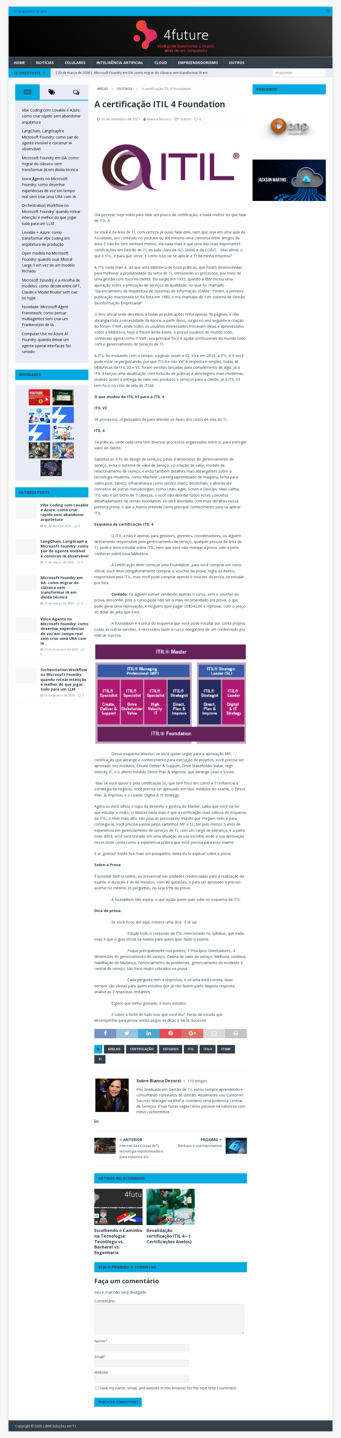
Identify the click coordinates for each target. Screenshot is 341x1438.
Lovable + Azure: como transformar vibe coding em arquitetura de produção (46, 238)
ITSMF (226, 1049)
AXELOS (114, 1049)
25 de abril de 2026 (57, 526)
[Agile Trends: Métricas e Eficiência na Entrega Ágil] (63, 433)
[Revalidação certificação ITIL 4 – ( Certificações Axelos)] (171, 1207)
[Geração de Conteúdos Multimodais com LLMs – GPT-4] (63, 450)
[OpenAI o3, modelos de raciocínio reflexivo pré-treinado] (51, 468)
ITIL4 (208, 1049)
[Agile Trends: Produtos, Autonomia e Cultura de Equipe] (39, 433)
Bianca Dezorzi (159, 119)
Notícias (45, 62)
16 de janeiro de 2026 (59, 695)
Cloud (160, 62)
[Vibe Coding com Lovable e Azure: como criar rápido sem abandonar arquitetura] (25, 511)
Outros (237, 62)
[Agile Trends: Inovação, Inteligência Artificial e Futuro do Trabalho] (63, 415)
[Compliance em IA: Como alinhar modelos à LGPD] (39, 450)
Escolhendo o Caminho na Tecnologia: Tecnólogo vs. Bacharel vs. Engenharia (118, 1241)
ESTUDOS (170, 1049)
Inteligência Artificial (119, 62)
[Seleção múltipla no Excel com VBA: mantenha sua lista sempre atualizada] (63, 397)
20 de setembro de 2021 (120, 119)
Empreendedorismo (198, 62)
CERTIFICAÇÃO (141, 1049)
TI (100, 1059)
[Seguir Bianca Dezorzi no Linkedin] (96, 1121)
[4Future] (170, 53)
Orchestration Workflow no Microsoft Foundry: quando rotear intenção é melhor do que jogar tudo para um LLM (63, 679)
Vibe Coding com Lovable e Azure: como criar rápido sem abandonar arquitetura (51, 116)
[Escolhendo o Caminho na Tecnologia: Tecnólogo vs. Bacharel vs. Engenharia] (118, 1207)
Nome (99, 1341)
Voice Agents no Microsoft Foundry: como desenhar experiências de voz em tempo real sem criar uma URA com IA (64, 631)
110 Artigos (197, 1080)
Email (99, 1356)
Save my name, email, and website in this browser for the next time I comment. (168, 1388)
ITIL (191, 1049)
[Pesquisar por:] (299, 72)
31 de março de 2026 (59, 562)
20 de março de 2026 (59, 603)
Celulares (75, 62)
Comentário (104, 1301)
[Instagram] (327, 11)
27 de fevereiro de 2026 (61, 649)
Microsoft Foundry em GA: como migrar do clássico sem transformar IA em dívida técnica (50, 163)
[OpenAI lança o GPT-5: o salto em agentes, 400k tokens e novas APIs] (39, 415)
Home (19, 62)
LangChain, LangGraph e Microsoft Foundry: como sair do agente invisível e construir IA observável (64, 548)
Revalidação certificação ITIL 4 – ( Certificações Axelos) (169, 1236)
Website (101, 1372)
